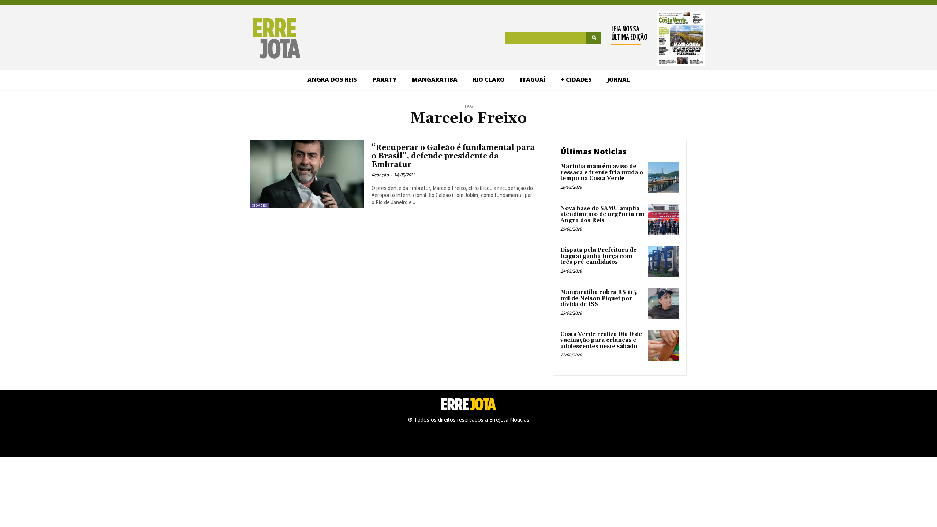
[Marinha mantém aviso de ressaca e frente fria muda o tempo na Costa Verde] (663, 177)
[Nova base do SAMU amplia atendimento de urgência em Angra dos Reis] (663, 219)
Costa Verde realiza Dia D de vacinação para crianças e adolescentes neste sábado (601, 340)
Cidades (259, 205)
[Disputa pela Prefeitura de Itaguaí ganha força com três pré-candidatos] (663, 261)
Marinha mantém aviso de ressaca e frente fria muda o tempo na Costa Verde (601, 172)
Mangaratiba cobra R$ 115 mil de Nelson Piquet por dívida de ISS (598, 298)
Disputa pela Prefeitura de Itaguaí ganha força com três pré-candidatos (598, 256)
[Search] (593, 38)
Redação (380, 175)
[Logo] (238, 38)
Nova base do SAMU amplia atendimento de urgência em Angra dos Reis (602, 214)
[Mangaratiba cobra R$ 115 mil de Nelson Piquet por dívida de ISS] (663, 303)
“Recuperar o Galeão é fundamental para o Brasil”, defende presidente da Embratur (453, 156)
